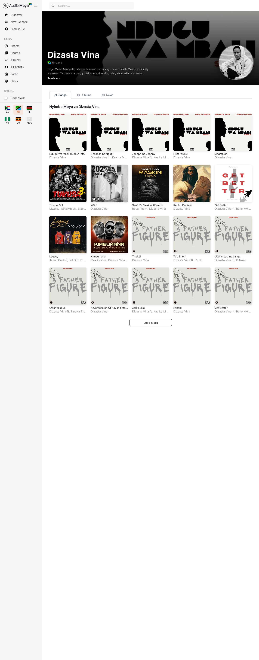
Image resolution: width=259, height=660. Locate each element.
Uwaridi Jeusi (57, 307)
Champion (221, 154)
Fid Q (72, 260)
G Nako (241, 260)
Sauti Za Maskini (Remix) (147, 205)
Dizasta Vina (57, 157)
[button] (99, 73)
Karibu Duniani (182, 205)
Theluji (136, 256)
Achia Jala (138, 307)
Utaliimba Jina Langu (228, 256)
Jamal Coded (58, 260)
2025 (94, 205)
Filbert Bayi (180, 154)
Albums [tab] (86, 95)
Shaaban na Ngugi (102, 154)
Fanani (177, 307)
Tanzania (57, 62)
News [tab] (109, 95)
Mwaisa (54, 208)
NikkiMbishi (68, 208)
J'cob (198, 260)
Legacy (53, 256)
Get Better (221, 205)
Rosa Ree (138, 208)
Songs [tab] (62, 95)
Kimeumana (98, 256)
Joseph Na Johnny (143, 154)
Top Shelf (179, 256)
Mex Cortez (99, 260)
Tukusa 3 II (56, 205)
